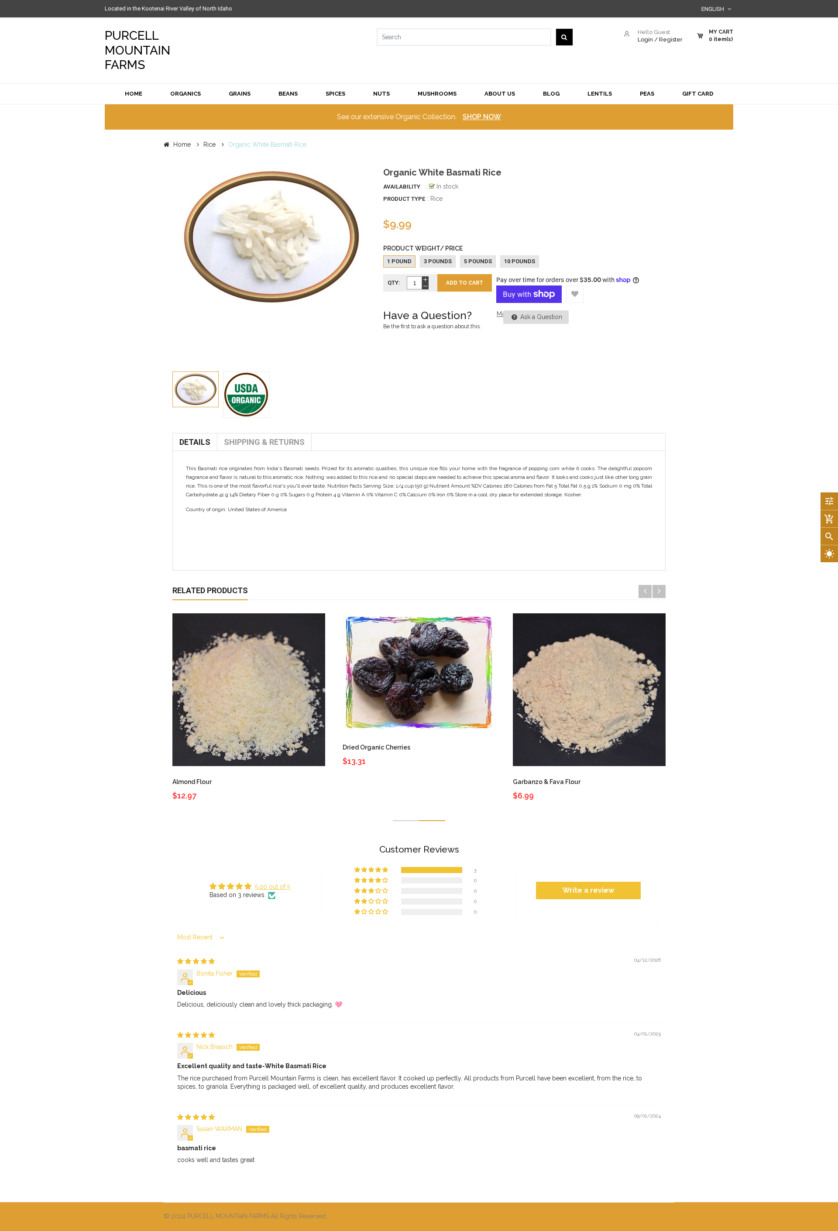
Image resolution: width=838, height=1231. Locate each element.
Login (645, 39)
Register (671, 39)
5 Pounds (478, 261)
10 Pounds (519, 261)
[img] (196, 961)
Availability (401, 186)
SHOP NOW (482, 117)
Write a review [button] (588, 890)
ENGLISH (713, 9)
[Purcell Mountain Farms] (550, 1216)
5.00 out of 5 (272, 886)
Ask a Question (540, 316)
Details (194, 442)
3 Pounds (438, 261)
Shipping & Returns (264, 442)
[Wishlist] (575, 294)
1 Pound (399, 261)
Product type (404, 199)
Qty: (394, 282)
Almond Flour (192, 781)
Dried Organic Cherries (376, 747)
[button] (371, 870)
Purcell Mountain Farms (137, 50)
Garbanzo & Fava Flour (546, 781)
